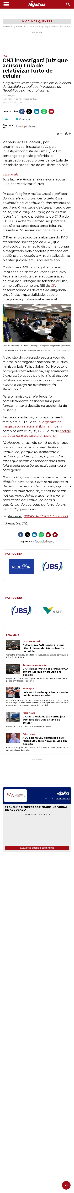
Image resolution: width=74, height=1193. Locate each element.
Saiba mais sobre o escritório (37, 848)
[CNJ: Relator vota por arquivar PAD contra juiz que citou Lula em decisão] (14, 670)
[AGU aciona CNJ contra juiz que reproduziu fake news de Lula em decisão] (14, 739)
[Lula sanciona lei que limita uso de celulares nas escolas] (14, 692)
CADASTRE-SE (63, 799)
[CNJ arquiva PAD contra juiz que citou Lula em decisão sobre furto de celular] (14, 646)
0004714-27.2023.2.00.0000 (46, 516)
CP (53, 286)
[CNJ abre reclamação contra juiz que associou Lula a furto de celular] (14, 718)
